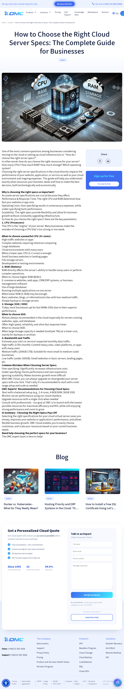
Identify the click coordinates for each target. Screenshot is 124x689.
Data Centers (43, 643)
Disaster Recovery (114, 643)
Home (4, 22)
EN (117, 13)
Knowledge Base (79, 13)
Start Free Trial (91, 617)
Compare (68, 681)
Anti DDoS (110, 648)
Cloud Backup (85, 657)
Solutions (44, 12)
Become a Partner (64, 4)
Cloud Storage (86, 652)
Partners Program (45, 666)
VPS (81, 643)
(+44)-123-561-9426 (112, 4)
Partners (105, 12)
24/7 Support (67, 13)
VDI (107, 657)
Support (40, 648)
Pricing (58, 12)
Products (30, 12)
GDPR (39, 681)
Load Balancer (85, 662)
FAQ (81, 666)
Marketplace (93, 12)
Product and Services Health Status (53, 662)
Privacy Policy (43, 652)
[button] (5, 683)
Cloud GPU (84, 671)
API (85, 681)
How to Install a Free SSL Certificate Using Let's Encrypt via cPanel (101, 508)
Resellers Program (87, 648)
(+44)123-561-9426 (16, 648)
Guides (10, 22)
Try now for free (104, 184)
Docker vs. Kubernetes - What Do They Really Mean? (21, 506)
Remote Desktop (113, 652)
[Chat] (117, 682)
